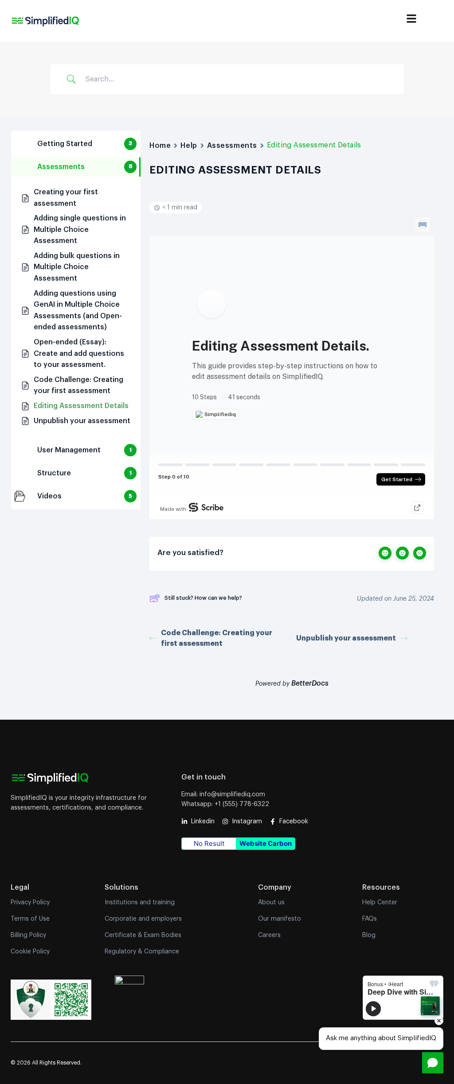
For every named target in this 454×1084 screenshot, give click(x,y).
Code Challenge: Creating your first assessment (216, 638)
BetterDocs (310, 683)
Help (188, 145)
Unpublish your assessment (346, 638)
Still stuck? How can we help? (203, 598)
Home (160, 145)
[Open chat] (432, 1062)
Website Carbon (265, 843)
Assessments (232, 145)
